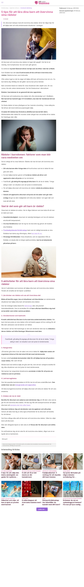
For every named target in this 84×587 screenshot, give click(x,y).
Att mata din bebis (6, 471)
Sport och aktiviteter (8, 498)
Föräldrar (25, 498)
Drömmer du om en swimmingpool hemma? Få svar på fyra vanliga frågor (72, 502)
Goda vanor (66, 471)
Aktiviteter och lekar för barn (31, 471)
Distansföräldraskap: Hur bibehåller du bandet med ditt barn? (51, 502)
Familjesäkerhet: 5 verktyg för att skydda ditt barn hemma (51, 475)
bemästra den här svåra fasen (20, 405)
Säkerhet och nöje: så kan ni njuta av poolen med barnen (10, 502)
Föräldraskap (4, 8)
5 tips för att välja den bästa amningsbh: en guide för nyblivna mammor (10, 475)
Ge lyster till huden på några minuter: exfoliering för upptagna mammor (71, 475)
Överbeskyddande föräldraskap (15, 230)
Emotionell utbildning (26, 8)
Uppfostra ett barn (14, 8)
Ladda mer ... (42, 509)
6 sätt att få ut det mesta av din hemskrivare (29, 475)
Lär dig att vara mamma (49, 471)
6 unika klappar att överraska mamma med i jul (31, 502)
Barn (43, 498)
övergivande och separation (25, 385)
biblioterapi (28, 306)
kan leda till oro (37, 233)
